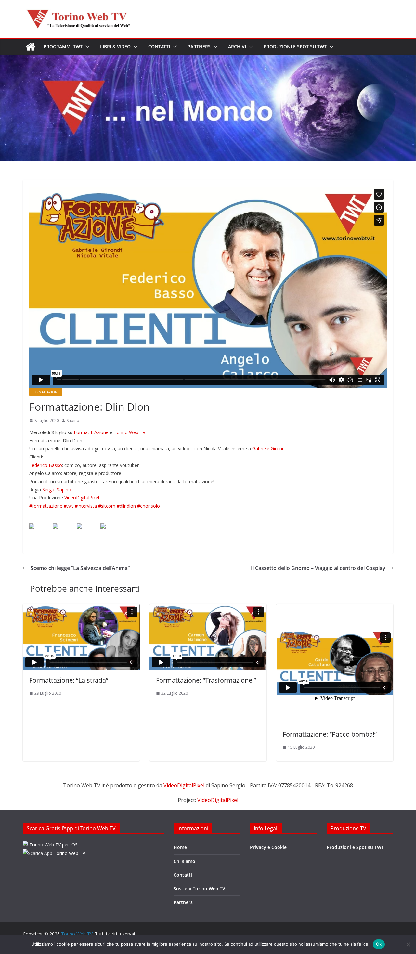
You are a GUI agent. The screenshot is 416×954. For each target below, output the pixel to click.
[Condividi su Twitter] (61, 531)
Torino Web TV (129, 432)
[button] (86, 46)
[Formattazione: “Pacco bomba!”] (334, 664)
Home (180, 847)
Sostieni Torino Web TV (199, 888)
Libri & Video (115, 47)
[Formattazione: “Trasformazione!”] (208, 637)
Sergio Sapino (56, 489)
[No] (408, 944)
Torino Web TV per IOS (53, 845)
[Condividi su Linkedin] (84, 531)
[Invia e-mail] (108, 531)
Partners (199, 47)
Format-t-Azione (91, 432)
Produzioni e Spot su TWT (295, 47)
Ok (379, 944)
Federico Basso (45, 465)
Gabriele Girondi (269, 448)
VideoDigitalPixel (81, 498)
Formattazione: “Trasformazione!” (206, 680)
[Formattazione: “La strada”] (81, 637)
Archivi (237, 47)
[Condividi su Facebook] (37, 531)
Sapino (73, 420)
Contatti (159, 47)
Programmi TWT (63, 47)
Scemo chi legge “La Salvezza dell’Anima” (80, 568)
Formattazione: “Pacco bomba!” (330, 734)
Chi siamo (184, 861)
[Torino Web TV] (30, 47)
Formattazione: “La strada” (68, 680)
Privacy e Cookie (268, 847)
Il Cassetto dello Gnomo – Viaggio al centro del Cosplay (318, 568)
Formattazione (45, 392)
